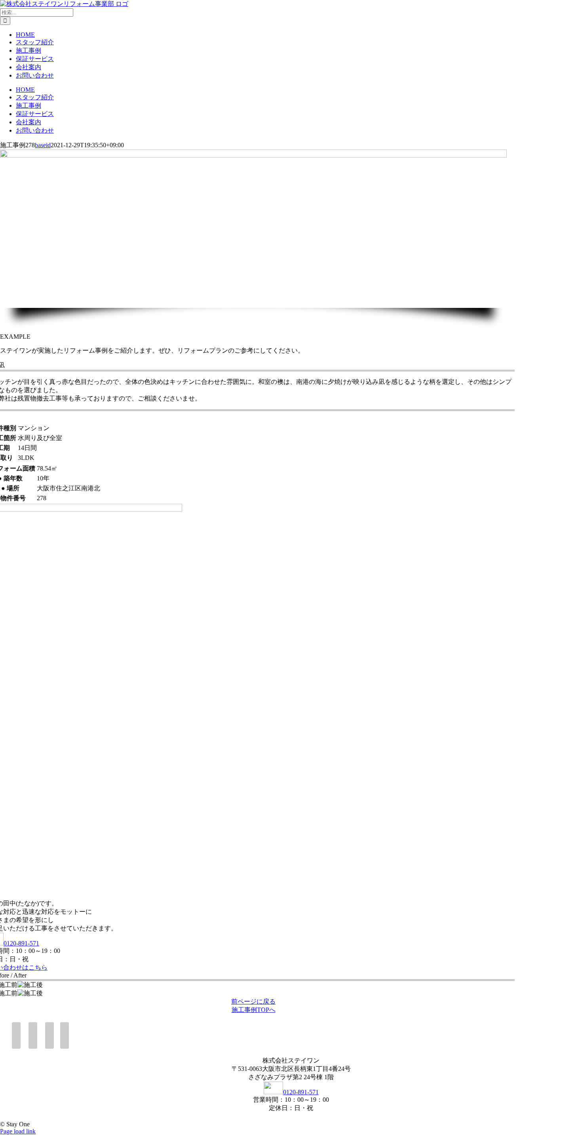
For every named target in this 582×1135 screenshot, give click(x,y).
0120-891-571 (21, 943)
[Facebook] (16, 1035)
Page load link (18, 1131)
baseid (43, 145)
